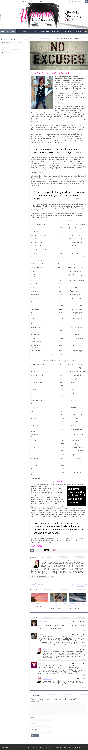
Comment (35, 702)
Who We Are (25, 1)
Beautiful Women (44, 31)
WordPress (67, 747)
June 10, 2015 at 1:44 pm (79, 634)
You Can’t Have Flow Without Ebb (76, 605)
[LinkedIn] (76, 2)
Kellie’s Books (42, 1)
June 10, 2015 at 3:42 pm (79, 678)
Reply (84, 630)
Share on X (79, 152)
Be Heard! (33, 1)
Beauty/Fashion (56, 31)
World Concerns (78, 31)
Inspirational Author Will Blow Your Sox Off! (76, 585)
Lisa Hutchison (43, 622)
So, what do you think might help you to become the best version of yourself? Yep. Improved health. (59, 195)
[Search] (86, 1)
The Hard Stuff (33, 31)
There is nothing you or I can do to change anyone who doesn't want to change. (56, 150)
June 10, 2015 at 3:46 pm (79, 649)
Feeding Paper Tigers (38, 584)
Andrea (40, 634)
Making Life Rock (22, 31)
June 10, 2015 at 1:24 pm (79, 663)
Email (33, 724)
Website (34, 729)
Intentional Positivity (39, 604)
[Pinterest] (74, 2)
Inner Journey (5, 31)
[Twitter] (72, 2)
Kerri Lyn (41, 664)
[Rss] (69, 2)
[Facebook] (70, 2)
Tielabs (85, 747)
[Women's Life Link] (44, 16)
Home (18, 1)
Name (33, 718)
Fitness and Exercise (48, 39)
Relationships (67, 31)
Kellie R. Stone (47, 649)
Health (13, 31)
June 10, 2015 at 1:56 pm (79, 621)
